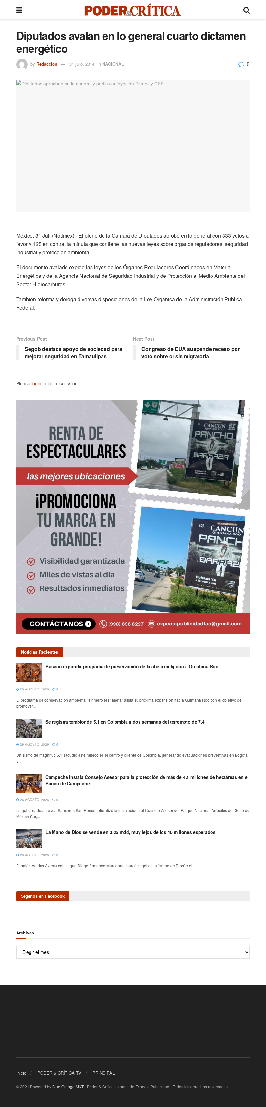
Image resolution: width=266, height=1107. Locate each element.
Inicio (21, 1073)
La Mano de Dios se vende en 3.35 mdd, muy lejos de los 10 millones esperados (130, 832)
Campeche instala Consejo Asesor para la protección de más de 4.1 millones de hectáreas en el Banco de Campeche (146, 780)
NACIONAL (113, 64)
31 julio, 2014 (81, 64)
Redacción (46, 64)
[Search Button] (246, 9)
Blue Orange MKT (68, 1086)
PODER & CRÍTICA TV (59, 1073)
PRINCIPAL (103, 1073)
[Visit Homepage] (132, 9)
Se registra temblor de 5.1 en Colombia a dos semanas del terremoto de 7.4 (125, 721)
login (36, 383)
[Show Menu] (19, 9)
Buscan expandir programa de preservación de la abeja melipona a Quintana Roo (132, 666)
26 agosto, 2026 (34, 689)
